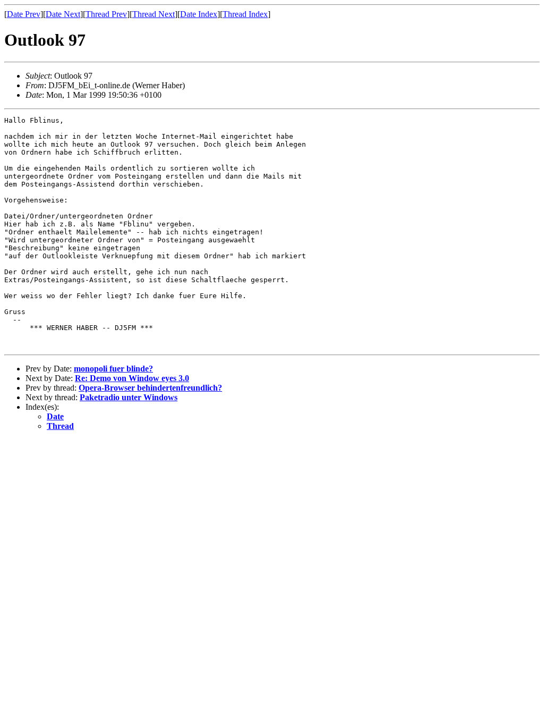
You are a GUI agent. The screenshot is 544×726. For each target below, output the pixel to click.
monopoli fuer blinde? (113, 368)
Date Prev (23, 14)
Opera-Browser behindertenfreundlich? (150, 387)
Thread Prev (106, 14)
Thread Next (153, 14)
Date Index (198, 14)
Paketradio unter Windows (128, 397)
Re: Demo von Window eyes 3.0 (132, 378)
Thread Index (245, 14)
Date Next (63, 14)
